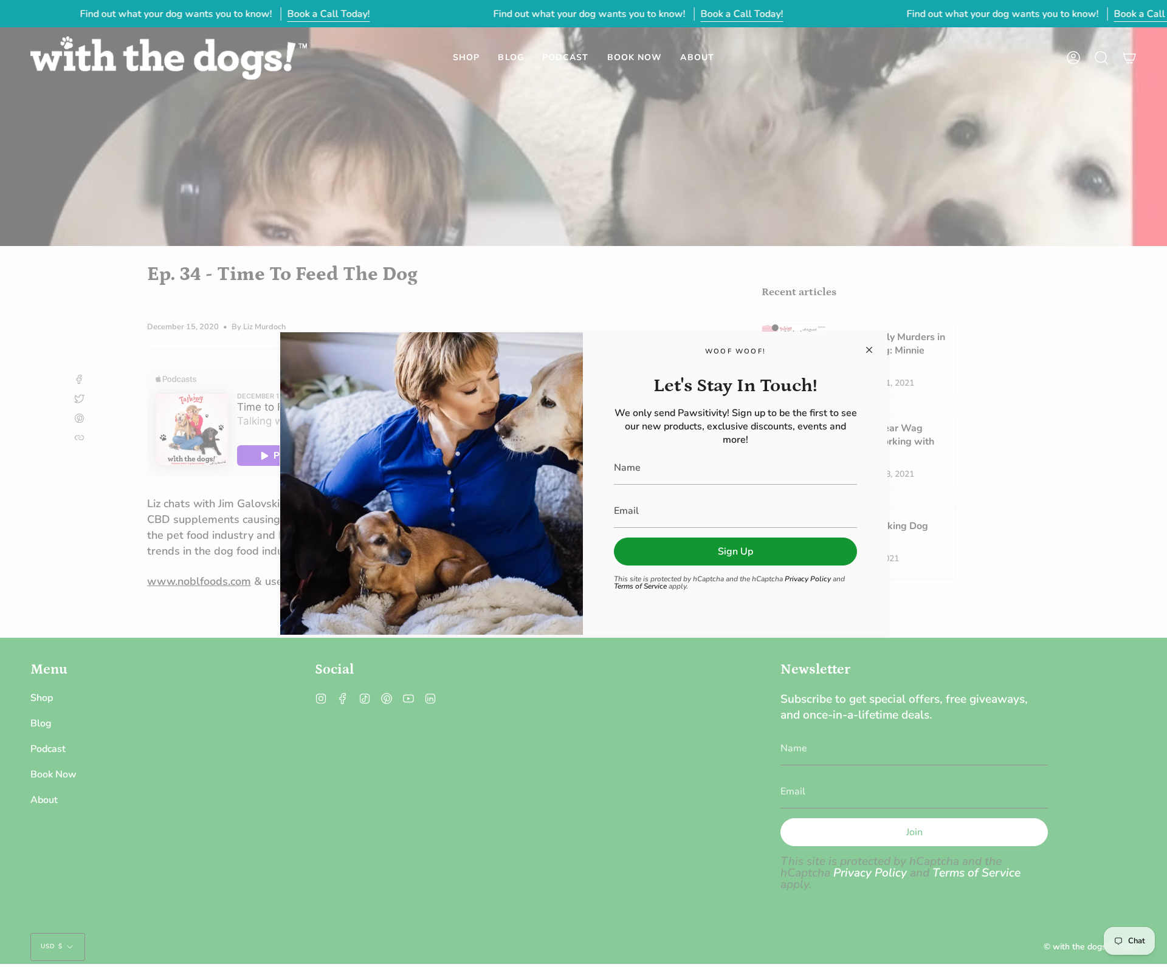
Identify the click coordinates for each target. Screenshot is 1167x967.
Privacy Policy (808, 579)
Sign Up (735, 551)
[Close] (869, 350)
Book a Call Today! (328, 14)
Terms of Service (640, 586)
